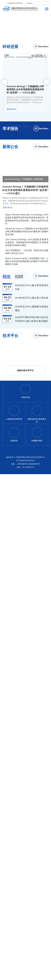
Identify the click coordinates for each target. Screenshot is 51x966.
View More (43, 46)
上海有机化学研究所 (14, 3)
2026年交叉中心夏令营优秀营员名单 (31, 287)
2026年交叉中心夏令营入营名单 (31, 298)
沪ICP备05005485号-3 (25, 466)
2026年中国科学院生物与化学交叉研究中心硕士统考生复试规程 (31, 319)
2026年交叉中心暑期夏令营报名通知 (31, 308)
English (29, 3)
